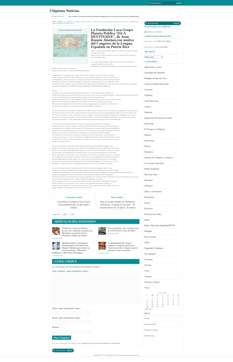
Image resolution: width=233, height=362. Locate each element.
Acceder (147, 318)
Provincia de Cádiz (152, 214)
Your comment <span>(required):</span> (70, 271)
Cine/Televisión (151, 101)
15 (152, 302)
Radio (147, 220)
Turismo (148, 276)
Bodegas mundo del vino (155, 78)
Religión (148, 231)
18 (168, 302)
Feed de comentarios (151, 330)
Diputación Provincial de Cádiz (158, 118)
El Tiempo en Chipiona (154, 129)
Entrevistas (149, 140)
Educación (149, 123)
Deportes (148, 112)
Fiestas (147, 146)
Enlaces (147, 135)
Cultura (147, 106)
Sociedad (60, 22)
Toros (146, 271)
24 (163, 304)
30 (157, 307)
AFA (64, 214)
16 (157, 302)
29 (152, 307)
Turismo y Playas (152, 282)
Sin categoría (150, 254)
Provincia (148, 208)
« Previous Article (74, 197)
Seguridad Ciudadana (153, 248)
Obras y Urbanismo (153, 191)
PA (72, 214)
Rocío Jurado (150, 237)
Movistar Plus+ (151, 174)
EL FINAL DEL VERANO (163, 41)
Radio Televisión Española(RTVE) (159, 225)
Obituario (148, 186)
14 (147, 302)
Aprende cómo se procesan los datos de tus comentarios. (101, 343)
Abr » (151, 309)
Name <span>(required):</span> (66, 308)
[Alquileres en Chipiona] (153, 32)
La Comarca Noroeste (154, 163)
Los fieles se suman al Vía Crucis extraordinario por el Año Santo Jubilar (74, 204)
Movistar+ (149, 180)
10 (163, 300)
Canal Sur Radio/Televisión (156, 84)
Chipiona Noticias (64, 10)
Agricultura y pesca (153, 67)
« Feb (146, 309)
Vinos (147, 287)
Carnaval (148, 89)
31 (163, 307)
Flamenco (148, 152)
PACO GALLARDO (162, 47)
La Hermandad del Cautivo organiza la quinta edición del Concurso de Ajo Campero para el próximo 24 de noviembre (123, 246)
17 (163, 302)
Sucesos (147, 265)
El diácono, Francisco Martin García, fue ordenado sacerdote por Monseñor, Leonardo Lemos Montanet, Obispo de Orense (77, 232)
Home (54, 22)
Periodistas (149, 197)
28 (147, 307)
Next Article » (117, 197)
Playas (147, 203)
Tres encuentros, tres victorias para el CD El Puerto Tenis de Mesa (123, 229)
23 (157, 304)
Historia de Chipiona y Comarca (158, 157)
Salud (146, 242)
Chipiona (148, 95)
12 (173, 300)
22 (152, 304)
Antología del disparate (154, 72)
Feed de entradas (150, 324)
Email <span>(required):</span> (66, 318)
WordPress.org (149, 336)
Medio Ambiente (151, 169)
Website (55, 327)
